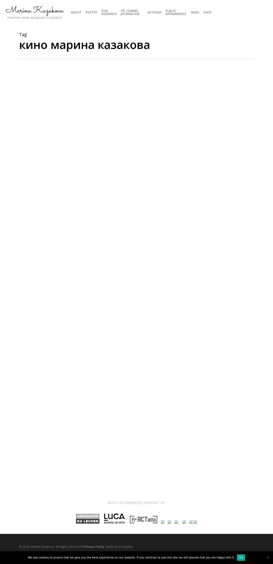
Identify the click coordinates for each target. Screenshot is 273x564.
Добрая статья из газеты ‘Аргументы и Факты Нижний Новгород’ (109, 108)
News (25, 102)
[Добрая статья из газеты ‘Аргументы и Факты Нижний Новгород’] (136, 460)
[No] (268, 557)
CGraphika (126, 547)
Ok (241, 557)
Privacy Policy (93, 547)
